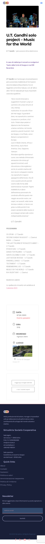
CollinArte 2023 (11, 288)
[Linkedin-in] (20, 540)
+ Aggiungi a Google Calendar (23, 382)
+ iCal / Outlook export (23, 389)
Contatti (3, 469)
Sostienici (4, 472)
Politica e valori (6, 475)
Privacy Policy (6, 485)
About (2, 466)
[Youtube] (25, 540)
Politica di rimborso (8, 482)
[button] (41, 3)
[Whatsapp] (29, 540)
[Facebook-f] (16, 540)
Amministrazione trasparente (12, 478)
